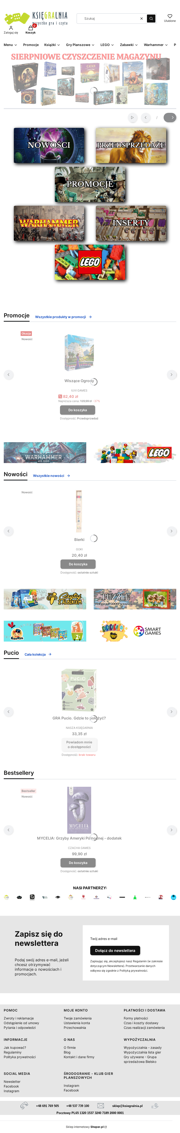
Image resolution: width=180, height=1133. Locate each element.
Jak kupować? (15, 1047)
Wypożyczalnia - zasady (143, 1047)
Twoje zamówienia (78, 1018)
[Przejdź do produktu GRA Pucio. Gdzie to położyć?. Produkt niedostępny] (79, 690)
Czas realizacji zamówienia (144, 1028)
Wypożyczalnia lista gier (142, 1052)
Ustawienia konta (77, 1023)
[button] (151, 19)
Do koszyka (77, 410)
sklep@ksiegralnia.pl (127, 1106)
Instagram (11, 1091)
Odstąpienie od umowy (21, 1023)
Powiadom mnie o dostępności (79, 744)
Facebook (11, 1086)
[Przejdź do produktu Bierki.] (79, 511)
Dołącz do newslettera (115, 950)
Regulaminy (13, 1052)
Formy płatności (136, 1018)
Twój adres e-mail (103, 939)
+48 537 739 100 (77, 1106)
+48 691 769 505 (47, 1106)
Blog (67, 1052)
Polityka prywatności (20, 1057)
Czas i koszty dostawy (141, 1023)
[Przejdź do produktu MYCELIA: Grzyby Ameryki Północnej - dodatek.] (79, 810)
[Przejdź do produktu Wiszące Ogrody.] (79, 352)
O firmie (70, 1047)
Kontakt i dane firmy (79, 1057)
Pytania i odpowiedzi (20, 1028)
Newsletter (12, 1082)
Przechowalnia (75, 1028)
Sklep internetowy (85, 1127)
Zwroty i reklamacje (19, 1018)
